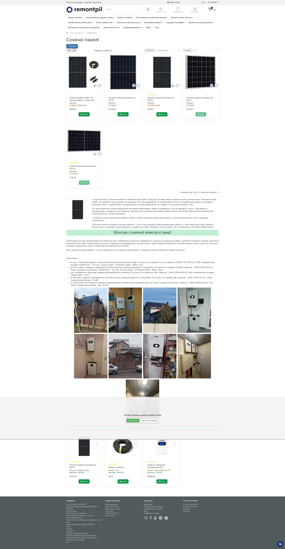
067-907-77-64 (112, 506)
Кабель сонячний (116, 467)
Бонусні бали (71, 511)
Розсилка (186, 511)
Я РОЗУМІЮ (133, 420)
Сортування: (150, 50)
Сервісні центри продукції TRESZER (80, 524)
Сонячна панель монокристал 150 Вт (199, 99)
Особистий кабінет (190, 504)
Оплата (69, 2)
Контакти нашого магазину (76, 513)
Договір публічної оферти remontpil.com (81, 538)
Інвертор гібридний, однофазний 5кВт (156, 466)
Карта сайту (110, 515)
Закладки (186, 509)
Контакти (97, 2)
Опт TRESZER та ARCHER (75, 504)
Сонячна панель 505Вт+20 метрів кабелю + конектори (81, 99)
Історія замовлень (190, 506)
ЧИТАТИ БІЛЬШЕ (149, 420)
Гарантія (88, 2)
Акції (146, 511)
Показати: (187, 50)
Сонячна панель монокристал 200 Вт (82, 167)
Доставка (78, 2)
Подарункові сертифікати (154, 506)
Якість (68, 527)
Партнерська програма (75, 540)
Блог (68, 542)
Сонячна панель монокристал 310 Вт (121, 99)
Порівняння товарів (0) (103, 51)
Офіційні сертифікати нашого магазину (81, 535)
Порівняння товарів (151, 513)
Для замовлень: (111, 504)
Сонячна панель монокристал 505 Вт (160, 99)
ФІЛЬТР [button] (73, 46)
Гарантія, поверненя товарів (77, 533)
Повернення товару (113, 509)
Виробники (148, 504)
